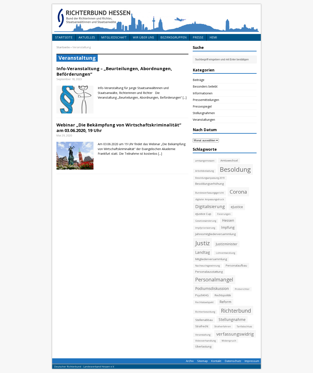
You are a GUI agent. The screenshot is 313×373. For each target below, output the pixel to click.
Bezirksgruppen (173, 37)
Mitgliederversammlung (211, 259)
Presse (198, 37)
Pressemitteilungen (206, 100)
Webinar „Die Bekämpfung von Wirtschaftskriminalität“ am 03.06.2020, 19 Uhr (118, 127)
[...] (185, 97)
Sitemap (202, 361)
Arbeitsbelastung (204, 170)
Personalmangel (214, 279)
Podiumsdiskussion (212, 288)
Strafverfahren (222, 326)
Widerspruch (229, 340)
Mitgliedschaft (114, 37)
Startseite (63, 37)
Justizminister (226, 244)
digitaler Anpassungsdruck (209, 199)
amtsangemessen (204, 160)
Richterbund (236, 310)
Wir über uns (143, 37)
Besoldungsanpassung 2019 (210, 177)
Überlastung (203, 346)
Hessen (228, 220)
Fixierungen (224, 214)
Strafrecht (201, 326)
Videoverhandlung (205, 340)
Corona (238, 191)
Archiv (190, 361)
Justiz (202, 243)
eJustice (237, 206)
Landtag (202, 252)
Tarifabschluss (244, 326)
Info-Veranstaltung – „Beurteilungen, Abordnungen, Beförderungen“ (114, 71)
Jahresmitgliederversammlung (215, 234)
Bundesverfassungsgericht (209, 192)
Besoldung (235, 169)
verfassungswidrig (235, 334)
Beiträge (198, 80)
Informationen (202, 93)
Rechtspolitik (223, 295)
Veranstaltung (202, 334)
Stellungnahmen (204, 113)
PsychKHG (202, 295)
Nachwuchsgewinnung (207, 265)
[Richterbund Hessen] (156, 19)
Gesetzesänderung (205, 220)
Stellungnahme (232, 319)
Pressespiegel (202, 106)
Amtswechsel (229, 160)
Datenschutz (233, 361)
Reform (225, 301)
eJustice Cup (203, 214)
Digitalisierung (210, 206)
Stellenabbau (204, 320)
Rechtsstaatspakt (204, 302)
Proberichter (242, 289)
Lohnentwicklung (225, 252)
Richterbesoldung (205, 311)
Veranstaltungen (204, 120)
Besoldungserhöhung (209, 184)
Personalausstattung (209, 272)
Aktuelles (87, 37)
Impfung (228, 227)
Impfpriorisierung (205, 227)
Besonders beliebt (205, 86)
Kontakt (216, 361)
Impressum (252, 361)
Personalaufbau (236, 265)
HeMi (213, 37)
